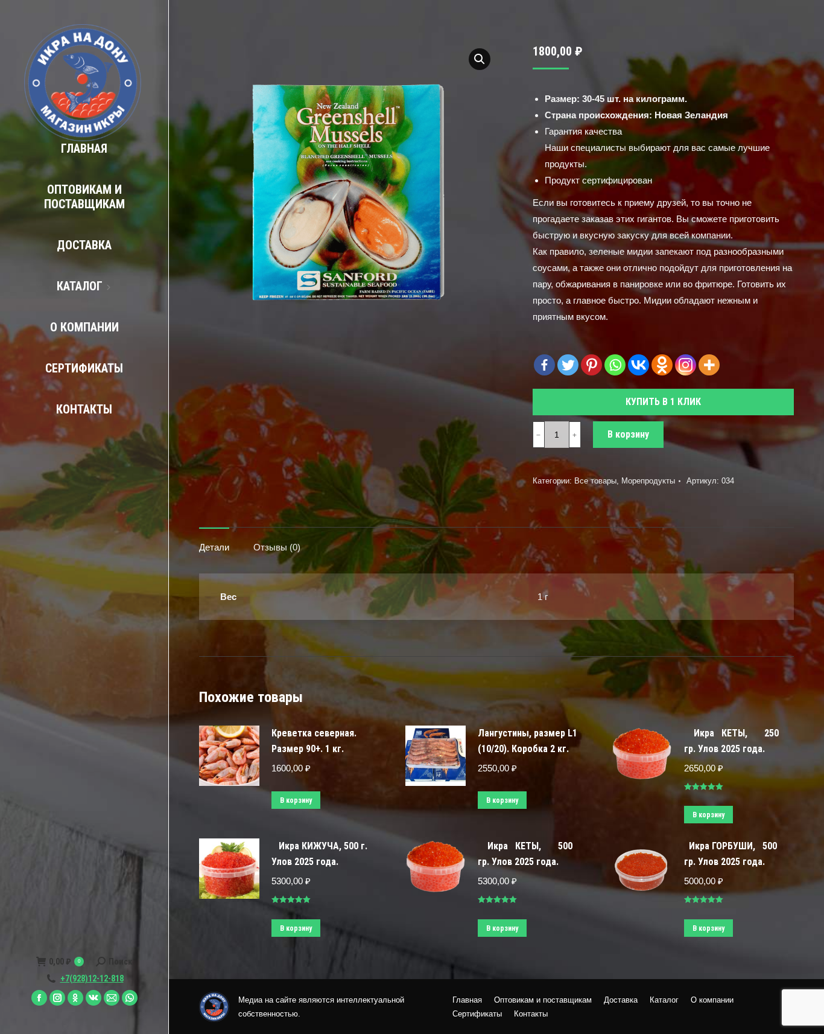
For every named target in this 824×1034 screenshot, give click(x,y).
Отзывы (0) (276, 547)
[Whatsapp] (615, 364)
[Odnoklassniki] (662, 364)
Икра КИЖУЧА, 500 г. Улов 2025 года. (319, 853)
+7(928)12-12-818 (92, 978)
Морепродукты (648, 480)
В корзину (628, 434)
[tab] (214, 541)
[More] (709, 364)
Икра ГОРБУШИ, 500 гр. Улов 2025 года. (730, 853)
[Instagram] (685, 364)
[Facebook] (544, 364)
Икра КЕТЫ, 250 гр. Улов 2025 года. (731, 741)
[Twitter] (567, 364)
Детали (214, 547)
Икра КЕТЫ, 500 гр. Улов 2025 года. (525, 853)
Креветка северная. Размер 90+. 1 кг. (314, 741)
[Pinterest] (591, 364)
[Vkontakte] (638, 364)
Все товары (595, 480)
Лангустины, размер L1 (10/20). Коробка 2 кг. (527, 741)
